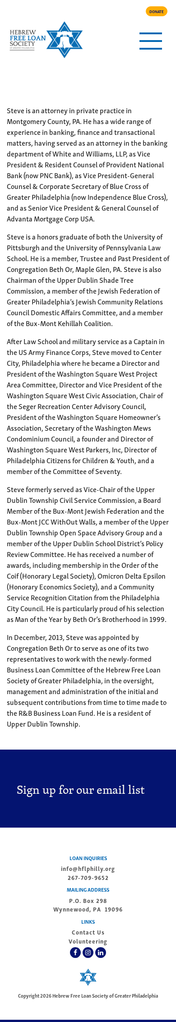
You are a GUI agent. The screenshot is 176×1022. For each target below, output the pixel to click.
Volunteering (88, 941)
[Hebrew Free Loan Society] (45, 39)
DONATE (156, 11)
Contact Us (88, 932)
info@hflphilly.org (88, 868)
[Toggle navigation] (150, 41)
